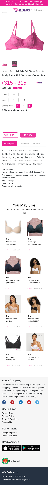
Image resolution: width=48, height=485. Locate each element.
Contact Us (7, 422)
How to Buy (9, 4)
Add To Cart (10, 135)
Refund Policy (8, 416)
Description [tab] (9, 143)
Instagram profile (9, 432)
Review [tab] (37, 143)
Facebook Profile (9, 436)
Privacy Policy (8, 413)
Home (4, 71)
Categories (38, 10)
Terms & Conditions (10, 419)
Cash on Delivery (21, 4)
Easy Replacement (36, 4)
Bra (11, 71)
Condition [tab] (24, 143)
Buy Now (28, 135)
